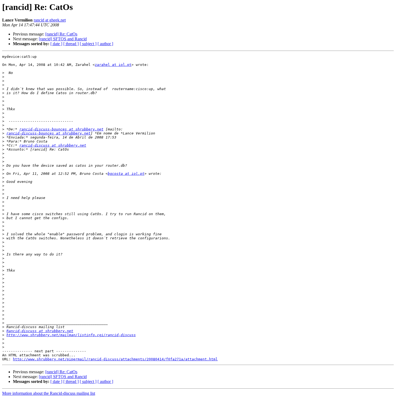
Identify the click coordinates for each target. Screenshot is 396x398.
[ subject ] (88, 43)
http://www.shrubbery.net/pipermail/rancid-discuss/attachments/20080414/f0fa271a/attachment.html (115, 359)
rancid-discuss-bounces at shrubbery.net (61, 129)
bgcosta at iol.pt (126, 174)
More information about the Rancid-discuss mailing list (48, 393)
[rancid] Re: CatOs (61, 34)
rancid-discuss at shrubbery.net (52, 145)
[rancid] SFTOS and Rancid (63, 39)
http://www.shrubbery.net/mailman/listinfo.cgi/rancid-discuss (71, 335)
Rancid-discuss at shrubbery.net (39, 331)
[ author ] (105, 43)
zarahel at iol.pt (113, 65)
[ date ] (56, 43)
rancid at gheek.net (50, 20)
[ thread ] (71, 43)
